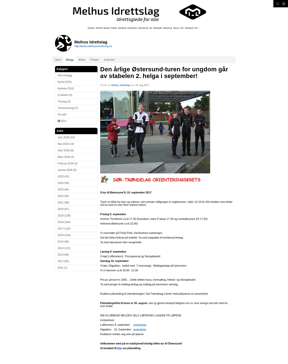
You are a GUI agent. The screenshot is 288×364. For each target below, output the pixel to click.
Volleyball (189, 28)
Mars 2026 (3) (66, 157)
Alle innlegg (65, 75)
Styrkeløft (157, 28)
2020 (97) (63, 209)
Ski (150, 28)
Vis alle (62, 114)
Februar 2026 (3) (68, 163)
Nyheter (91, 28)
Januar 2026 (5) (67, 170)
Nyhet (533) (65, 82)
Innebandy (132, 28)
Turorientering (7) (68, 108)
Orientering (143, 28)
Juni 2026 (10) (66, 137)
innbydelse (139, 324)
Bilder (82, 59)
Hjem (58, 59)
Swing (176, 28)
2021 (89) (63, 202)
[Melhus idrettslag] (136, 12)
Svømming (167, 28)
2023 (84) (63, 189)
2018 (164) (64, 222)
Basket (107, 28)
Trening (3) (64, 101)
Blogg (70, 59)
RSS (63, 121)
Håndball (122, 28)
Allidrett (99, 28)
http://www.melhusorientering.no (93, 46)
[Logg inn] (284, 4)
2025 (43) (63, 176)
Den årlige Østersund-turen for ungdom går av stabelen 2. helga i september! (164, 73)
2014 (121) (64, 248)
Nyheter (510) (66, 88)
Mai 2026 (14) (66, 143)
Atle (119, 348)
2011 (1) (62, 267)
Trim (182, 28)
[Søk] (278, 4)
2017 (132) (64, 228)
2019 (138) (64, 215)
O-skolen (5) (65, 95)
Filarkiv (94, 59)
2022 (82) (63, 196)
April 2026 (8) (66, 150)
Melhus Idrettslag (120, 85)
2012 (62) (63, 261)
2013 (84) (63, 254)
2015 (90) (63, 241)
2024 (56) (63, 183)
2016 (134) (64, 235)
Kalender (109, 59)
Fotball (114, 28)
